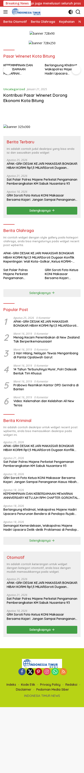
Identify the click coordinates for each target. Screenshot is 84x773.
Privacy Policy (50, 685)
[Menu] (6, 12)
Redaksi (71, 685)
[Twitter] (30, 672)
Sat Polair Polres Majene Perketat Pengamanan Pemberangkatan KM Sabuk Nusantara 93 (42, 182)
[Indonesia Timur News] (26, 12)
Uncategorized (14, 89)
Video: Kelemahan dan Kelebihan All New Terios (43, 403)
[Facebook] (22, 672)
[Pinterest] (38, 672)
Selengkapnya (40, 211)
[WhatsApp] (55, 672)
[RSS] (63, 672)
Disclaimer (23, 689)
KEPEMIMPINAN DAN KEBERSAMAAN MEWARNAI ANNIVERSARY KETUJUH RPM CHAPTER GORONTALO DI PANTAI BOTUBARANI (21, 69)
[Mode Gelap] (70, 12)
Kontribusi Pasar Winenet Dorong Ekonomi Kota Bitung (35, 98)
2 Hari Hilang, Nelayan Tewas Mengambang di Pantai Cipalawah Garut (45, 355)
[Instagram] (46, 672)
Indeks (11, 685)
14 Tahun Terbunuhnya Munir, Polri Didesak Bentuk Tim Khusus (45, 371)
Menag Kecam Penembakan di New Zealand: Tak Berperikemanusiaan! (46, 339)
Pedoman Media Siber (52, 689)
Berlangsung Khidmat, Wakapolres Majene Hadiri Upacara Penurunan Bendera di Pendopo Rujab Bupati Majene (61, 69)
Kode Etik (28, 685)
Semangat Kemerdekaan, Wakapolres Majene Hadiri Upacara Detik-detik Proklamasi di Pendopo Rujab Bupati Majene (41, 528)
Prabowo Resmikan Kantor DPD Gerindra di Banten (46, 387)
